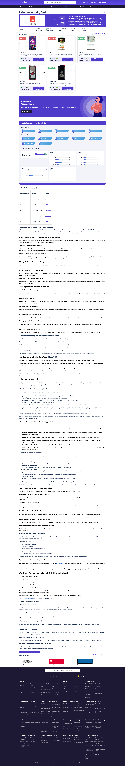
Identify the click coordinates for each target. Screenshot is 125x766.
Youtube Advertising (34, 710)
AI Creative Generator (57, 692)
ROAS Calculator (55, 684)
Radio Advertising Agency (99, 742)
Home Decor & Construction (98, 694)
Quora (64, 691)
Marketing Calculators (46, 689)
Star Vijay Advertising (46, 708)
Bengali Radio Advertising (66, 710)
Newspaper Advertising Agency (89, 750)
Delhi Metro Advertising (98, 723)
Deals (21, 692)
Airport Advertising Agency (89, 738)
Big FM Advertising (78, 707)
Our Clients (69, 676)
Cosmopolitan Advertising (77, 723)
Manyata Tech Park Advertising (99, 727)
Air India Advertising (89, 704)
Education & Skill (99, 691)
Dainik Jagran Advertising (44, 730)
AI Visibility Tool (55, 695)
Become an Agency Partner (34, 684)
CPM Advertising (34, 703)
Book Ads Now (48, 199)
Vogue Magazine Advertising (77, 729)
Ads (53, 686)
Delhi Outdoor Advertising (33, 738)
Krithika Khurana (56, 740)
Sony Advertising (56, 711)
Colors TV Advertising (57, 713)
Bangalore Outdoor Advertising (24, 742)
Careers (32, 692)
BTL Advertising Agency (88, 757)
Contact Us (85, 2)
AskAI (102, 12)
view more (42, 56)
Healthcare (87, 694)
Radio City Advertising (79, 710)
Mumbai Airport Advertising (99, 704)
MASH (42, 686)
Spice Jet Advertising (100, 708)
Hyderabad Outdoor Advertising (24, 746)
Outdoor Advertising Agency (89, 753)
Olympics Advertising (78, 742)
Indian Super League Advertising (67, 742)
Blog (64, 684)
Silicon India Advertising (65, 729)
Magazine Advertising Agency (90, 742)
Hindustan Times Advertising (55, 730)
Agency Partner (84, 676)
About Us (54, 676)
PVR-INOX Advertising (25, 722)
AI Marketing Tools (45, 692)
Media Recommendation (56, 689)
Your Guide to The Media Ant (24, 684)
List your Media (33, 687)
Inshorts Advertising (34, 712)
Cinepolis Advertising (35, 722)
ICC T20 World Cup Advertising (78, 738)
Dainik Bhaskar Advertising (55, 723)
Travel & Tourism (99, 686)
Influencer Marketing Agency (100, 746)
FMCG (86, 688)
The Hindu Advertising (46, 727)
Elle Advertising (66, 726)
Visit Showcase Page (98, 33)
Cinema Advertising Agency (89, 746)
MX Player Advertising (35, 706)
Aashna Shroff (44, 742)
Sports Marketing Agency (99, 753)
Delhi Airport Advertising (88, 708)
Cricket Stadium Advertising (88, 723)
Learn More (26, 111)
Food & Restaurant (89, 686)
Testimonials (22, 690)
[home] (23, 3)
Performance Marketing (23, 706)
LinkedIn (76, 686)
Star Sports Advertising (46, 716)
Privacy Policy (33, 690)
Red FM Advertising (67, 707)
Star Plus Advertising (46, 713)
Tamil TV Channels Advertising (56, 708)
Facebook (76, 684)
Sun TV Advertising (56, 704)
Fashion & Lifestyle (99, 684)
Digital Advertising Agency (99, 738)
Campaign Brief (45, 684)
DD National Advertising (44, 704)
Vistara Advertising (89, 712)
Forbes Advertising (67, 723)
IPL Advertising (66, 738)
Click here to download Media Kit (29, 652)
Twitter (64, 686)
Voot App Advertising (24, 710)
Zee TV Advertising (45, 711)
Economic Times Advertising (55, 727)
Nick (42, 737)
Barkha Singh (44, 740)
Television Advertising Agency (100, 750)
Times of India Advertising (44, 723)
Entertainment (98, 688)
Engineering (87, 697)
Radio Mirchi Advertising (66, 704)
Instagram (65, 688)
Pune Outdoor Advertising (33, 742)
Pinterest (76, 688)
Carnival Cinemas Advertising (24, 725)
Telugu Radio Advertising (76, 704)
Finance (86, 691)
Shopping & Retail (89, 684)
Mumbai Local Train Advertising (89, 727)
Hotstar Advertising (24, 712)
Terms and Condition (24, 687)
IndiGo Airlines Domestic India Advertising (98, 713)
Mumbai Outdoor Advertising (23, 738)
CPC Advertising (23, 703)
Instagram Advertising (25, 714)
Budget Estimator (45, 695)
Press (75, 691)
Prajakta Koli (55, 737)
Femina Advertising (78, 726)
